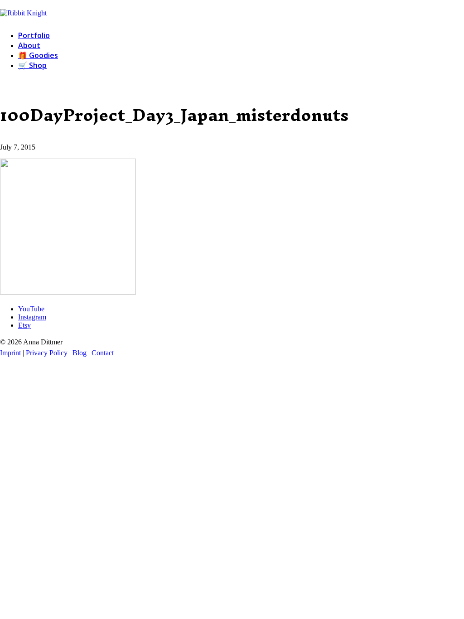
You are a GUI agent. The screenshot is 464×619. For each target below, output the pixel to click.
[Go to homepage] (23, 13)
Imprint (10, 353)
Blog (79, 353)
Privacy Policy (47, 353)
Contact (103, 353)
